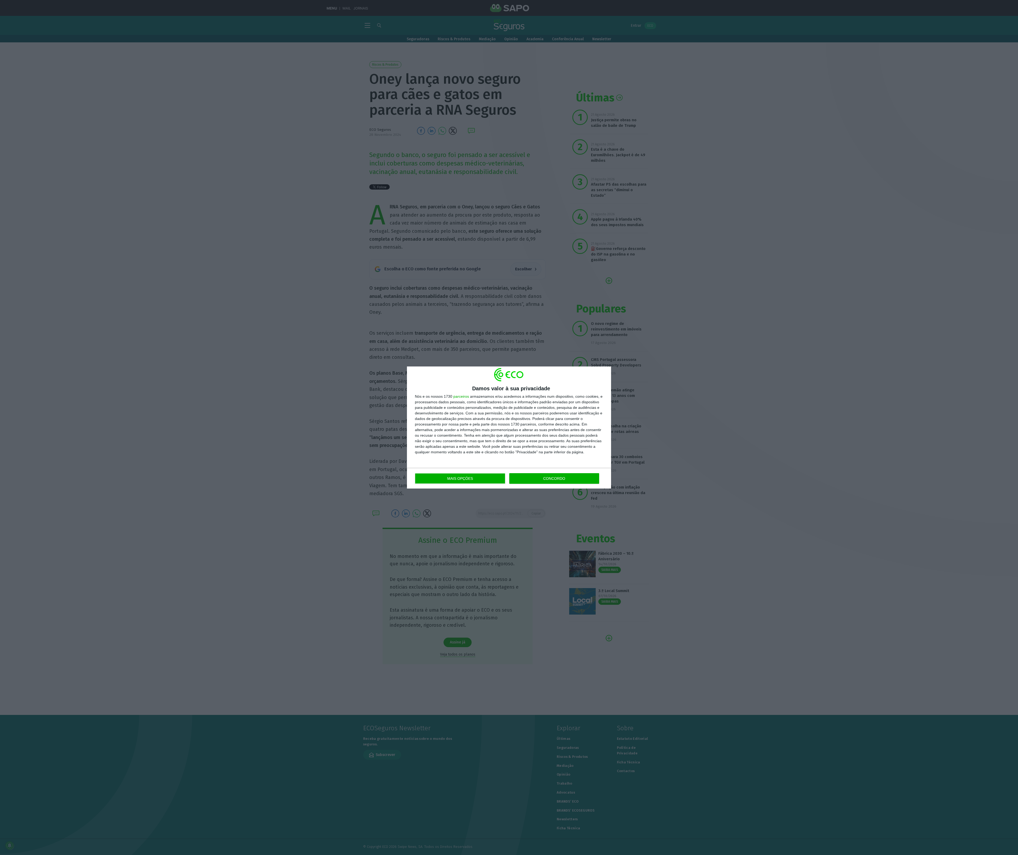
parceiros (461, 396)
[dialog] (509, 427)
